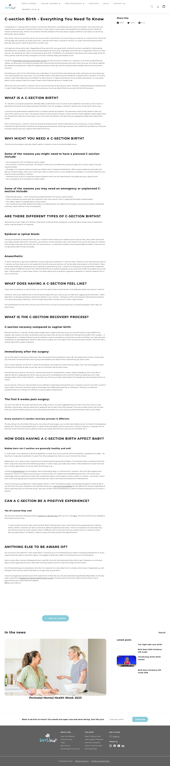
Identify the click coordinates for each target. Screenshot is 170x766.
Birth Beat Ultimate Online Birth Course (29, 61)
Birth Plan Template (92, 742)
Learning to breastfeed (62, 486)
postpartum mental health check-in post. (36, 578)
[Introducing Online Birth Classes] (126, 661)
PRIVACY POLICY (82, 761)
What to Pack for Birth (93, 746)
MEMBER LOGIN (29, 9)
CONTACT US (119, 3)
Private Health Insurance (70, 749)
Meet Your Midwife (68, 736)
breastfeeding (18, 471)
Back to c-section (57, 618)
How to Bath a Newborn (94, 739)
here (75, 516)
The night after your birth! (150, 644)
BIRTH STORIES (29, 3)
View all (162, 632)
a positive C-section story (47, 516)
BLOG (106, 3)
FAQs (63, 742)
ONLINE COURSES (50, 3)
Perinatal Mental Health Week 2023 (55, 697)
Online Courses (66, 739)
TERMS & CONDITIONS (100, 761)
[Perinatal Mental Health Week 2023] (55, 667)
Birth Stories (65, 746)
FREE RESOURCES (73, 3)
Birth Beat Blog (91, 749)
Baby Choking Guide (93, 736)
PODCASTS (94, 3)
